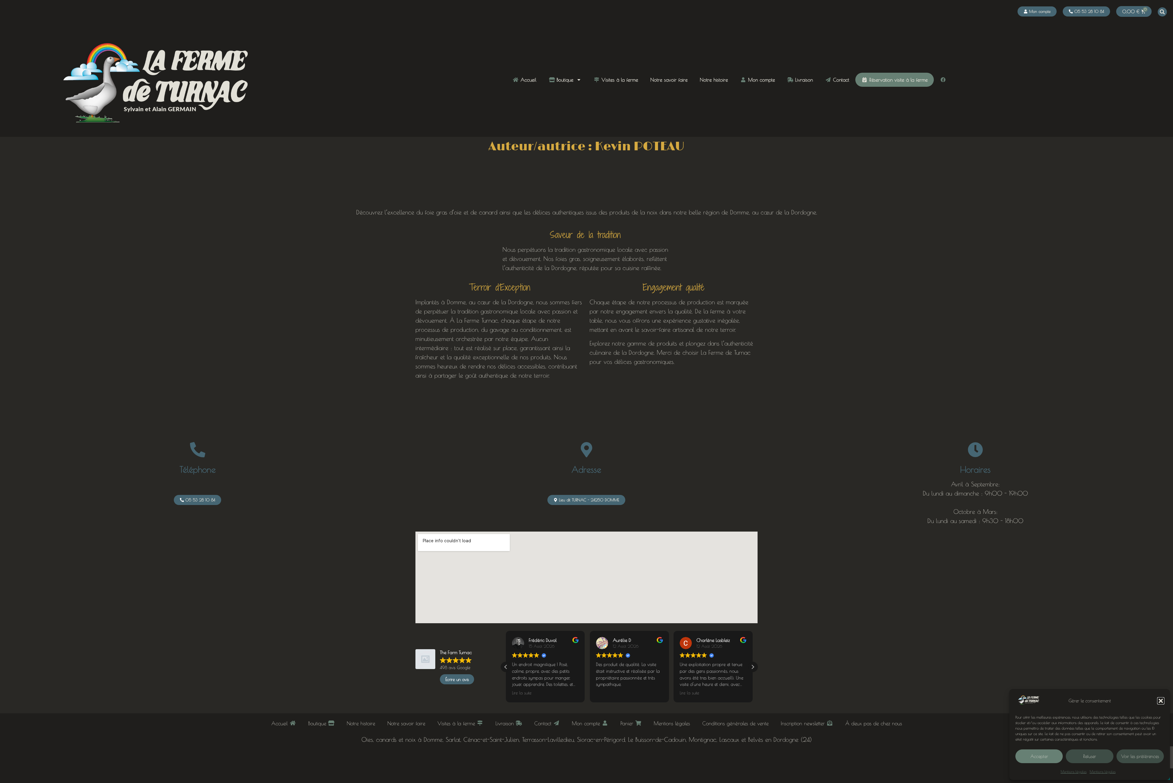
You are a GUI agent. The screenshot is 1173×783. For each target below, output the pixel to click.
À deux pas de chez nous (873, 723)
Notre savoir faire (669, 79)
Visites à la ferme (619, 79)
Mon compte (760, 79)
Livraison (803, 79)
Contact (840, 79)
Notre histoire (714, 79)
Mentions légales (1074, 771)
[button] (1161, 701)
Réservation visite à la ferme (898, 79)
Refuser (1089, 756)
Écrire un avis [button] (457, 679)
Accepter (1039, 756)
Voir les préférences (1140, 756)
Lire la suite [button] (522, 692)
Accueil (527, 79)
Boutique (564, 79)
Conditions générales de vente (735, 723)
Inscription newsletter (804, 723)
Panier (627, 723)
